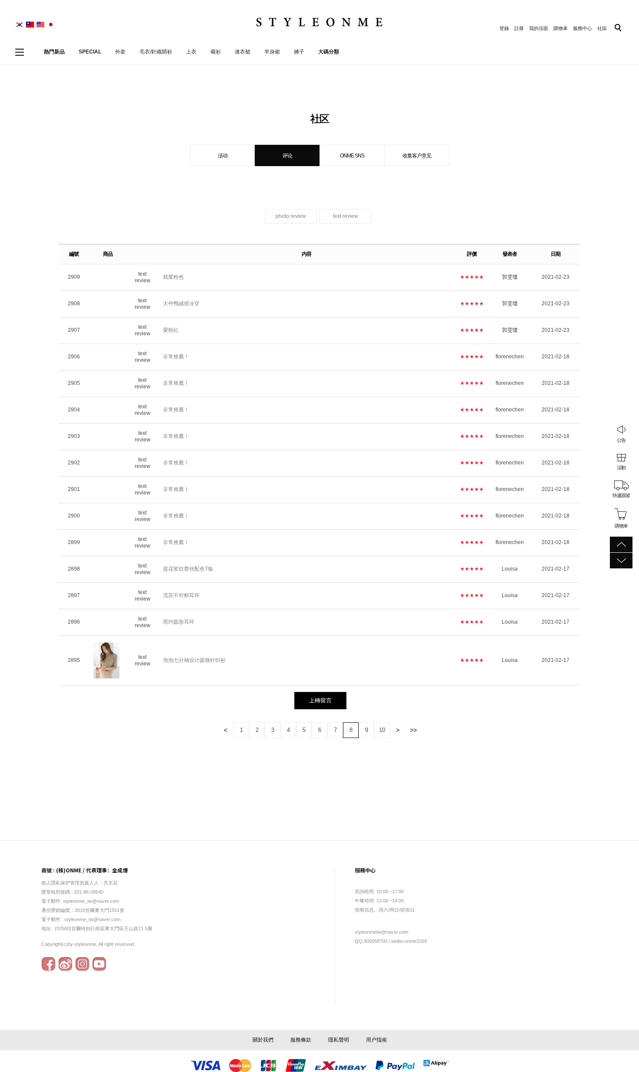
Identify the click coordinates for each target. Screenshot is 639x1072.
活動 (621, 467)
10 (382, 730)
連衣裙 (242, 52)
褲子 (299, 52)
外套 (120, 52)
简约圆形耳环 (178, 622)
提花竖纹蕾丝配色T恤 (188, 569)
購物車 (560, 28)
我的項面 (538, 28)
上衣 (191, 52)
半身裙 (272, 52)
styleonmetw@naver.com (381, 932)
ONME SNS (352, 156)
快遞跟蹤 (621, 495)
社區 (602, 28)
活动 (222, 156)
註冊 (519, 28)
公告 (621, 440)
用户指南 (376, 1040)
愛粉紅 (171, 330)
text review (345, 216)
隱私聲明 (338, 1040)
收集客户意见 (417, 156)
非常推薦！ (176, 357)
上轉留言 (320, 700)
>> (413, 730)
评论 (287, 156)
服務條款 (300, 1040)
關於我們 (263, 1040)
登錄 (504, 28)
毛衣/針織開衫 (156, 52)
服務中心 (582, 28)
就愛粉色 (173, 277)
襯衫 (215, 52)
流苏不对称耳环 (181, 595)
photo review (291, 216)
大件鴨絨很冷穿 (181, 304)
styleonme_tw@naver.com (92, 919)
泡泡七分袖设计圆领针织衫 (194, 660)
